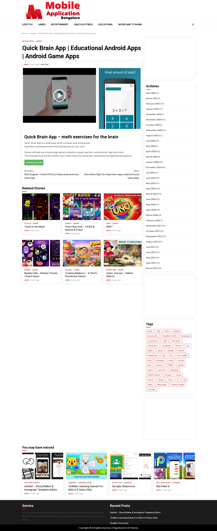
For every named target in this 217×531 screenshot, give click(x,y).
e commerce (153, 340)
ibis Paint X (174, 466)
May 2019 (150, 183)
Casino (68, 223)
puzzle (180, 365)
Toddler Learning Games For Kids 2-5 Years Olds (86, 466)
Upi (184, 379)
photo (181, 360)
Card (108, 223)
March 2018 (151, 215)
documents (153, 336)
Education (117, 482)
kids (164, 355)
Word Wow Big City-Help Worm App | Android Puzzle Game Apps (111, 174)
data (167, 331)
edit (165, 340)
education (176, 340)
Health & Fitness (83, 24)
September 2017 (154, 236)
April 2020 (151, 151)
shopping (174, 370)
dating (176, 331)
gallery (151, 350)
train (170, 379)
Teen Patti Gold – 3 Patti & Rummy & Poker (82, 206)
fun (187, 345)
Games (41, 24)
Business (176, 482)
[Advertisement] (139, 9)
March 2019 (151, 194)
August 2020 (152, 135)
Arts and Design (31, 482)
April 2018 (151, 210)
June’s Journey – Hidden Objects (123, 253)
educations (153, 345)
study (178, 375)
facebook (166, 345)
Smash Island (154, 375)
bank (150, 331)
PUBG (170, 365)
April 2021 (151, 93)
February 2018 (153, 220)
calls (158, 331)
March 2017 (151, 268)
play (149, 365)
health (181, 350)
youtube (151, 389)
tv (178, 379)
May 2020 (150, 146)
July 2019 (150, 172)
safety (151, 370)
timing (161, 379)
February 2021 (153, 103)
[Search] (193, 24)
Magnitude (118, 527)
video (150, 384)
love (149, 360)
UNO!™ (123, 206)
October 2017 (153, 231)
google (171, 350)
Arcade (68, 270)
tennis (151, 379)
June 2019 (151, 178)
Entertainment (59, 24)
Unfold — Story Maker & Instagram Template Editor (42, 466)
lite (171, 355)
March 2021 (151, 98)
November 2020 (153, 119)
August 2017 (152, 241)
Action (27, 223)
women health (177, 384)
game (160, 350)
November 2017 (153, 225)
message (160, 360)
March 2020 (151, 156)
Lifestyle (27, 24)
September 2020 (154, 130)
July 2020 (150, 140)
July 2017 (150, 247)
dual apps (185, 336)
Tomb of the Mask (41, 206)
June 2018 (151, 199)
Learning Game (85, 482)
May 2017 (150, 257)
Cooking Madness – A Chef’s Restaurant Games (82, 253)
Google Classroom (130, 466)
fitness (178, 345)
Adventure (111, 270)
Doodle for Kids (170, 336)
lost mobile (182, 355)
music (171, 360)
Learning (72, 482)
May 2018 (150, 204)
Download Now (34, 162)
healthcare (153, 355)
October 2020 (153, 125)
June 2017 (151, 252)
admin (26, 64)
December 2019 (153, 167)
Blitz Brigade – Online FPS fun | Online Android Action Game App (51, 174)
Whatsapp (162, 384)
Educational (105, 24)
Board (27, 270)
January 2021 (152, 109)
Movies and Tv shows (130, 24)
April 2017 (151, 263)
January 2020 (152, 162)
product (159, 365)
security (161, 370)
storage (167, 375)
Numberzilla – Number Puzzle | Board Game (41, 253)
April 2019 (151, 188)
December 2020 (153, 114)
